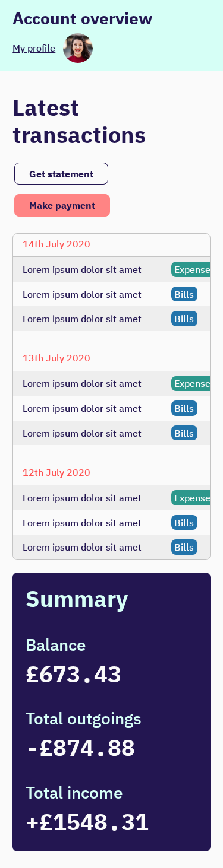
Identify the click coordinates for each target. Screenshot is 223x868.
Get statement (61, 174)
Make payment (62, 205)
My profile (33, 48)
